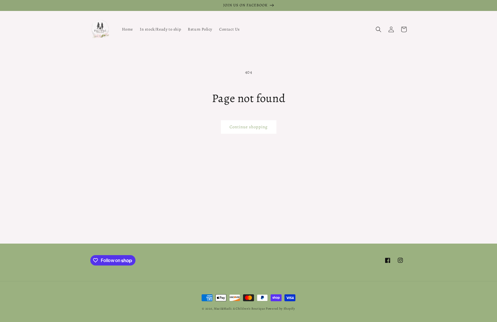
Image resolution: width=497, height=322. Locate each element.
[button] (378, 29)
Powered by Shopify (280, 308)
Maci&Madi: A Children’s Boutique (240, 308)
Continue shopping (249, 127)
